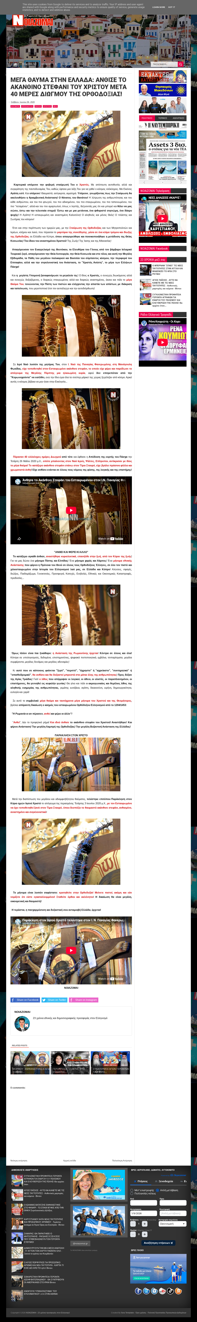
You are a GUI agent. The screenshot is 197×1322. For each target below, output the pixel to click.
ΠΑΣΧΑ (38, 106)
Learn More (158, 7)
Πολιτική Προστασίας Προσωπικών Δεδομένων (167, 1313)
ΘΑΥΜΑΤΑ (15, 106)
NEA (55, 106)
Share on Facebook (27, 1000)
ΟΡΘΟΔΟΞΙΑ (27, 106)
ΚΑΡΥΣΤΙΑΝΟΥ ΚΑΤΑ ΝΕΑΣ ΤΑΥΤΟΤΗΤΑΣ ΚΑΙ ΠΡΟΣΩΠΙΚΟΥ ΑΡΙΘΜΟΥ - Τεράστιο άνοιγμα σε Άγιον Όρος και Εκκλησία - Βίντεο (44, 1222)
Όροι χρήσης (141, 1313)
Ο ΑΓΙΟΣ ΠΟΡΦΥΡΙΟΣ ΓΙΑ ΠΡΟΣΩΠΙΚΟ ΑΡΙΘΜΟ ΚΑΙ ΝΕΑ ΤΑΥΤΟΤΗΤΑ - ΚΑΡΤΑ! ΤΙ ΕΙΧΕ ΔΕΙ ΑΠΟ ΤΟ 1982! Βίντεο (44, 1265)
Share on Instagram (86, 1000)
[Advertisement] (130, 33)
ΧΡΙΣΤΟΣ (47, 106)
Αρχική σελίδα (69, 1160)
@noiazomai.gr (80, 1243)
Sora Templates (127, 1313)
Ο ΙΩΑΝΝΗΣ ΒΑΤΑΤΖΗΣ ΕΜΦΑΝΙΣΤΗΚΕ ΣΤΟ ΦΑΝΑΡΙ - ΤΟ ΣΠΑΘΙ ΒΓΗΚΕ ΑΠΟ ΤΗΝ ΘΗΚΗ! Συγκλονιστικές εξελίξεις (44, 1208)
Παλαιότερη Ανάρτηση (122, 1160)
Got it (171, 7)
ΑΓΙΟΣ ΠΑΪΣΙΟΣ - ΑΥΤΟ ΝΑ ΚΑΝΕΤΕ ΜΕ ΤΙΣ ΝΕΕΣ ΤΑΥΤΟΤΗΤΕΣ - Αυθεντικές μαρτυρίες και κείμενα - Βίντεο (44, 1193)
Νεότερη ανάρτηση (18, 1160)
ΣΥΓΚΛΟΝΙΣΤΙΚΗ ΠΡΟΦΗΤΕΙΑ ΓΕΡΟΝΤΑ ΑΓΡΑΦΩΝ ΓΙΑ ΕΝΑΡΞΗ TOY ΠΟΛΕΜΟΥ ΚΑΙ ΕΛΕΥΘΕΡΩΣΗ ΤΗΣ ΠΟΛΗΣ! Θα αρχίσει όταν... (167, 300)
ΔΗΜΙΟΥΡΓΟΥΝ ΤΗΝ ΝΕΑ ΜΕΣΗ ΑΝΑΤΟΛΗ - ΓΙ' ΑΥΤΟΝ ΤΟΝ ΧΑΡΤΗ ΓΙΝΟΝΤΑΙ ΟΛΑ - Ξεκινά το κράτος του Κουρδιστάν (44, 1251)
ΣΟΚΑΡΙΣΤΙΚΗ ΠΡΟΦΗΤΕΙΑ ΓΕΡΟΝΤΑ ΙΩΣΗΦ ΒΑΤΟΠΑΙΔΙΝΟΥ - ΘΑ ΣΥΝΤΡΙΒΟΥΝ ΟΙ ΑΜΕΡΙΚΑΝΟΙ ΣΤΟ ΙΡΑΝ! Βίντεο (44, 1280)
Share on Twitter (57, 1000)
